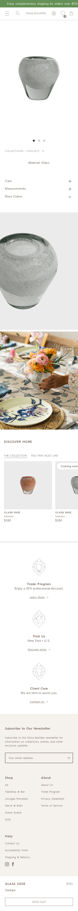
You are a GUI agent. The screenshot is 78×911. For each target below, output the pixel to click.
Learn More (37, 597)
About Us (47, 785)
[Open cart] (71, 13)
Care (8, 181)
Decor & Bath (14, 805)
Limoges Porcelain (16, 798)
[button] (7, 13)
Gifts (8, 819)
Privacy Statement (52, 798)
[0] (63, 13)
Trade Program (50, 791)
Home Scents (13, 812)
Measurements (15, 188)
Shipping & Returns (17, 857)
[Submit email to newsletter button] (68, 757)
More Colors (13, 196)
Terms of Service (51, 805)
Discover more (37, 649)
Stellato (34, 151)
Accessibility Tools (16, 850)
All (6, 785)
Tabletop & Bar (15, 791)
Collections (14, 151)
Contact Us (37, 701)
